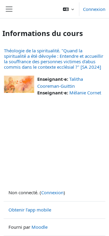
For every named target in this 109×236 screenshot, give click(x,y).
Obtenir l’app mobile (29, 210)
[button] (68, 9)
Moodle (39, 227)
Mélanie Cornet (85, 93)
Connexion (94, 9)
